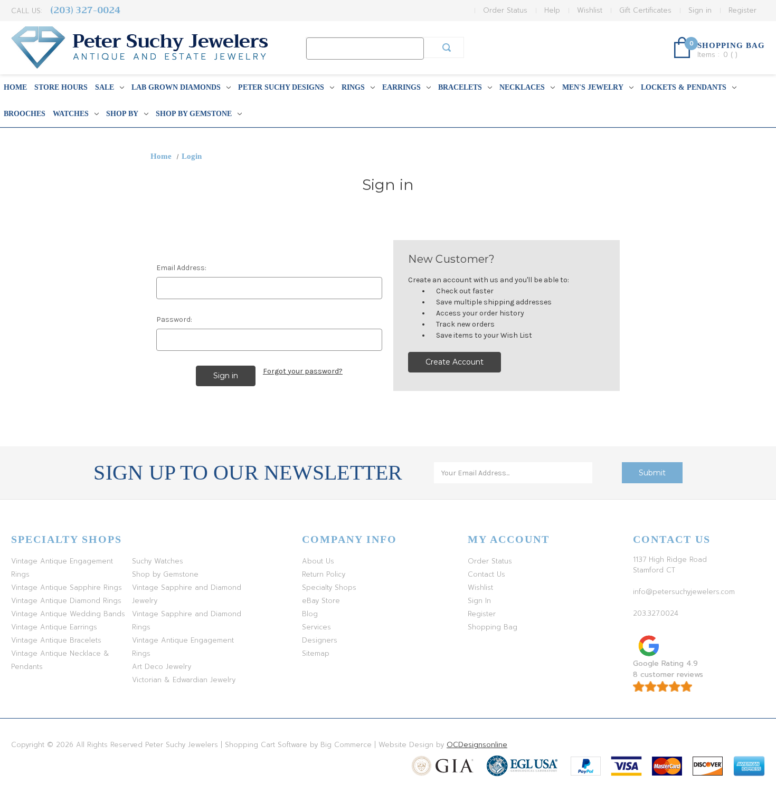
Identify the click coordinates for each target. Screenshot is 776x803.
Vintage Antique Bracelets (56, 640)
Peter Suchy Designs (281, 87)
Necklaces (522, 87)
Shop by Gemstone (194, 114)
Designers (319, 640)
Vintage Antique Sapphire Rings (66, 587)
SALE (104, 87)
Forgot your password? (303, 371)
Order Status (505, 10)
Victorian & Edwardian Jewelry (183, 680)
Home (15, 87)
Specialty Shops (329, 587)
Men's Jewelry (592, 87)
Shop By (122, 114)
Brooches (24, 114)
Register (742, 10)
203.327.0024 (655, 613)
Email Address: (181, 267)
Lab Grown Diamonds (176, 87)
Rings (353, 87)
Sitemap (315, 653)
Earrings (401, 87)
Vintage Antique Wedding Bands (68, 614)
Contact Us (486, 574)
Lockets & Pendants (683, 87)
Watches (71, 114)
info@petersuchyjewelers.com (684, 592)
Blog (310, 614)
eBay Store (321, 601)
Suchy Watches (157, 561)
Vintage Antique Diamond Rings (66, 601)
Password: (174, 319)
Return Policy (323, 574)
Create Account (454, 362)
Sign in (700, 10)
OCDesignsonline (477, 745)
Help (552, 10)
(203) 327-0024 (85, 10)
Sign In (479, 601)
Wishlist (589, 10)
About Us (318, 561)
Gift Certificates (645, 10)
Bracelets (460, 87)
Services (316, 627)
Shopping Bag (492, 627)
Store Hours (61, 87)
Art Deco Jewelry (161, 667)
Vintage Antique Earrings (54, 627)
